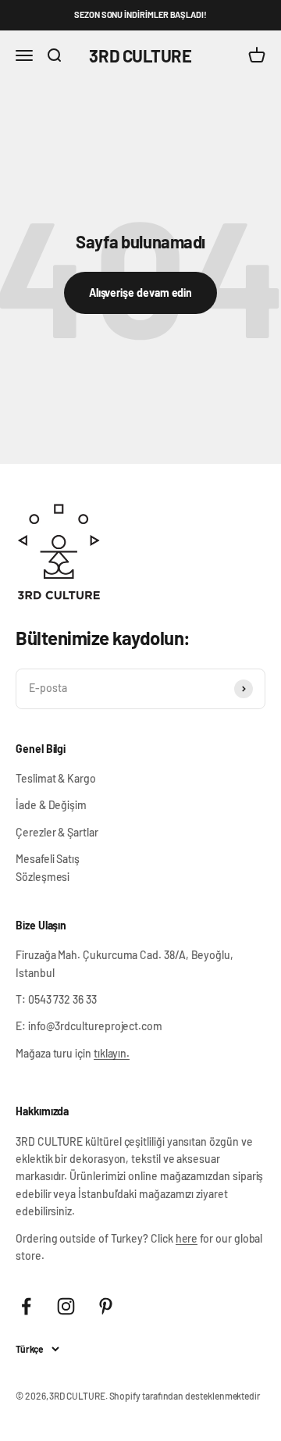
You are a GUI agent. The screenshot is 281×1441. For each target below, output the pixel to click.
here (187, 1238)
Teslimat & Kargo (56, 778)
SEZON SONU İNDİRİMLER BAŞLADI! (140, 14)
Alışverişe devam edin (141, 292)
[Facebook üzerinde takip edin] (26, 1306)
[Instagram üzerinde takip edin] (65, 1306)
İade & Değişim (51, 804)
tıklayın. (112, 1053)
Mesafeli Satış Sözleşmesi (48, 867)
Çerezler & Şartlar (57, 832)
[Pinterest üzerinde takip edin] (105, 1306)
